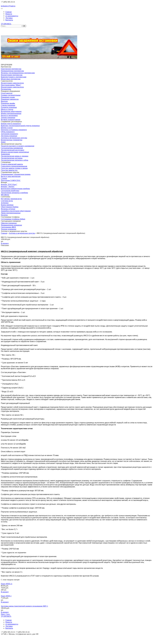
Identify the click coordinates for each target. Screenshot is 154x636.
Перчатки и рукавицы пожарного (14, 130)
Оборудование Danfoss (9, 207)
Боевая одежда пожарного (11, 124)
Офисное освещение (9, 223)
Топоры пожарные (8, 117)
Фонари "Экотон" (8, 186)
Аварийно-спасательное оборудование (16, 211)
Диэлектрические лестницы (11, 158)
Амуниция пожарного (9, 134)
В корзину (5, 243)
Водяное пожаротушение (10, 119)
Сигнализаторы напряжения (12, 148)
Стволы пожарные (8, 105)
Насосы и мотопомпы (9, 115)
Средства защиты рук (9, 170)
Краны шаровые (7, 205)
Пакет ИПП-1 (6, 596)
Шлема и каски (7, 128)
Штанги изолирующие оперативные (15, 152)
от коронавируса (11, 16)
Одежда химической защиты (12, 164)
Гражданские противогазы (11, 69)
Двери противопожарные (11, 213)
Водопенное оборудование (11, 111)
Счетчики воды (7, 201)
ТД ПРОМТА (6, 24)
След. (8, 614)
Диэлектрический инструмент (12, 150)
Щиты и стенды (7, 109)
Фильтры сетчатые (8, 209)
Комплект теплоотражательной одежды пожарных (20, 126)
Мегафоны (5, 195)
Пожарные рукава (8, 97)
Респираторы (6, 89)
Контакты (9, 20)
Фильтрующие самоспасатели (12, 83)
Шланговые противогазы (10, 79)
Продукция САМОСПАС (11, 180)
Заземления (5, 154)
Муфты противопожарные (11, 113)
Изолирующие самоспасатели (12, 87)
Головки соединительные (11, 95)
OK (24, 26)
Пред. (3, 614)
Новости (8, 14)
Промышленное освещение (11, 225)
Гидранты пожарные (9, 107)
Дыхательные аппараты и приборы (14, 193)
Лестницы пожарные (9, 136)
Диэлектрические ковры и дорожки (14, 156)
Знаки (3, 142)
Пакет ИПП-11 (6, 584)
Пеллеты (4, 215)
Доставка (9, 18)
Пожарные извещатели (10, 99)
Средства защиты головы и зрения (14, 168)
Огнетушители (6, 93)
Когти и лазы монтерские (11, 176)
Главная (8, 12)
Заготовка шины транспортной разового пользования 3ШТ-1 (24, 606)
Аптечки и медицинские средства (14, 138)
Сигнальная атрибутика (10, 191)
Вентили (4, 101)
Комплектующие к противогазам (13, 77)
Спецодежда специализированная (14, 166)
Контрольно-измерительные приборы (15, 188)
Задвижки (5, 203)
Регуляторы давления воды (11, 199)
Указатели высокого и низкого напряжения (17, 146)
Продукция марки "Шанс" (11, 85)
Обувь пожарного (8, 132)
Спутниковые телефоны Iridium (13, 219)
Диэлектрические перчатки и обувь (14, 160)
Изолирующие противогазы (11, 75)
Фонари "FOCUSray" (9, 184)
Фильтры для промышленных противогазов (18, 73)
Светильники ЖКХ (8, 227)
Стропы (4, 178)
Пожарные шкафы (8, 103)
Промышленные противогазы (12, 71)
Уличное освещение (8, 229)
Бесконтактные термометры (11, 140)
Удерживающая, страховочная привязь (15, 174)
